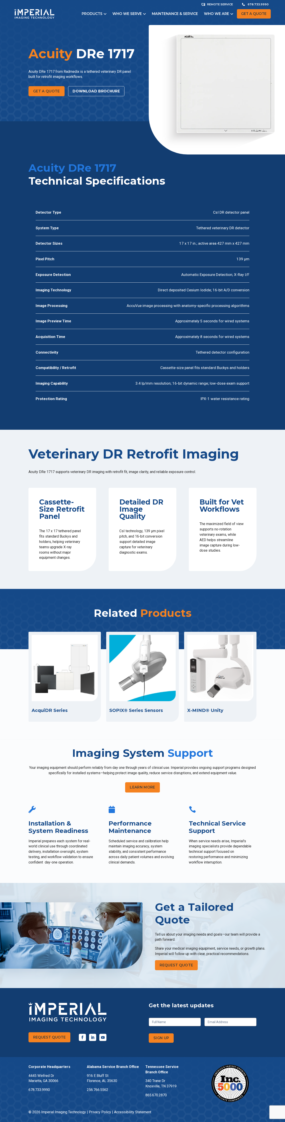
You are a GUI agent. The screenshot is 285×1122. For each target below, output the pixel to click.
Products (92, 14)
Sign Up (161, 1038)
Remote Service (220, 4)
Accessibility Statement (132, 1112)
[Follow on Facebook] (82, 1037)
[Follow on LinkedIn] (92, 1037)
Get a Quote (254, 14)
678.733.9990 (258, 4)
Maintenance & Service (175, 14)
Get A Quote (46, 91)
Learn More (142, 787)
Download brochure (96, 91)
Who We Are (216, 14)
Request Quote (176, 965)
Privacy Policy (100, 1112)
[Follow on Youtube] (102, 1037)
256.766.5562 (97, 1090)
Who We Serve (127, 14)
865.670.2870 (156, 1095)
